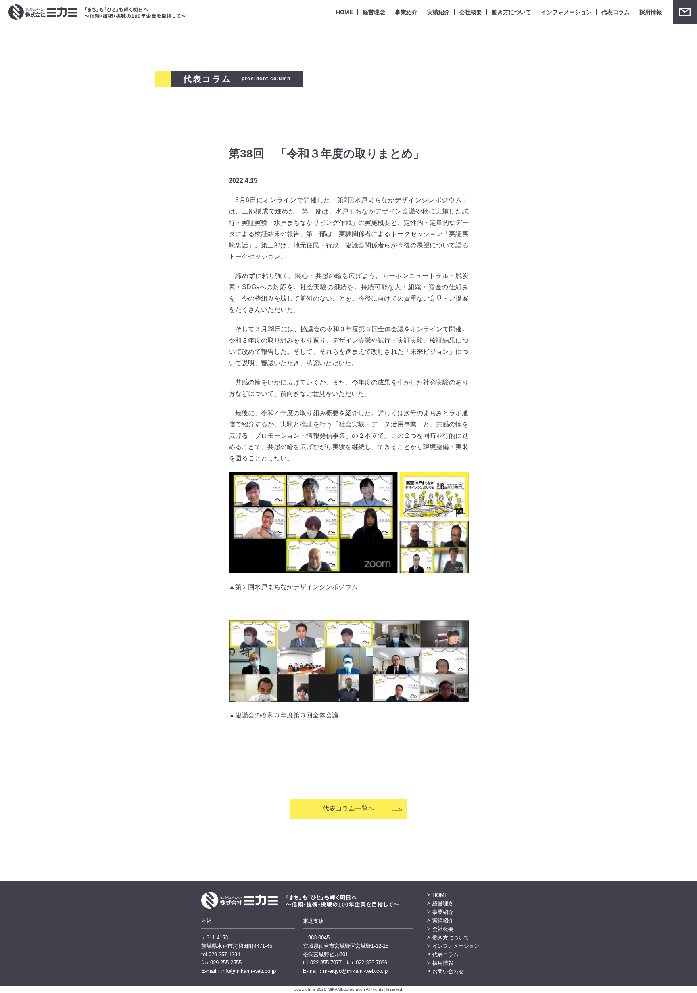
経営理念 (374, 12)
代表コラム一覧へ (348, 808)
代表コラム (615, 12)
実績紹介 (438, 12)
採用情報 (650, 12)
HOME (344, 12)
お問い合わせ (685, 12)
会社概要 (470, 12)
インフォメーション (566, 12)
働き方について (511, 12)
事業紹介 (406, 12)
